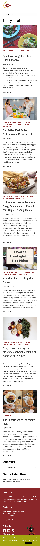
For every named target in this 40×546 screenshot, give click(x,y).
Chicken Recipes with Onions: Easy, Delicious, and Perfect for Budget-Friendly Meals (19, 206)
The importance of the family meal (19, 422)
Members (17, 501)
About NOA (8, 501)
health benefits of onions (13, 124)
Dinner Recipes (8, 50)
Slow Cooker (8, 198)
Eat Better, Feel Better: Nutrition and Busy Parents (18, 132)
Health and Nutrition (21, 122)
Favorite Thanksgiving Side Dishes (18, 280)
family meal (19, 50)
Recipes (25, 497)
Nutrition (7, 126)
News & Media (31, 499)
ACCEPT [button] (28, 543)
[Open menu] (35, 5)
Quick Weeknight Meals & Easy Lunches (17, 58)
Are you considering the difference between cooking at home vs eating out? (19, 352)
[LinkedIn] (8, 530)
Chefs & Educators (18, 499)
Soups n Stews (8, 52)
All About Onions (15, 497)
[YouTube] (8, 534)
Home (5, 497)
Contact (25, 501)
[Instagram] (4, 534)
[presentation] (20, 36)
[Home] (3, 14)
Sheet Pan (29, 50)
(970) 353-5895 (11, 520)
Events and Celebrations (24, 272)
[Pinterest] (12, 530)
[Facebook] (4, 530)
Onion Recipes (24, 274)
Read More (8, 92)
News (27, 124)
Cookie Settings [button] (18, 543)
